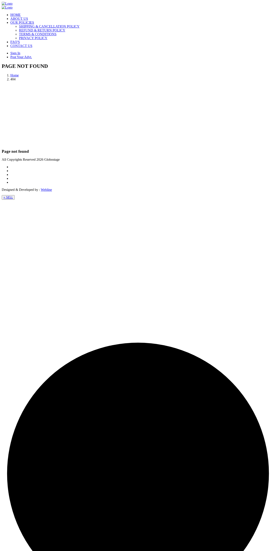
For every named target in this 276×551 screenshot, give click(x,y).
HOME (15, 15)
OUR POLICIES (22, 22)
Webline (46, 189)
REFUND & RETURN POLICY (42, 30)
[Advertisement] (138, 115)
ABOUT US (19, 18)
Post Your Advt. (21, 57)
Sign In (15, 53)
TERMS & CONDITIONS (37, 34)
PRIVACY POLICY (33, 38)
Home (14, 75)
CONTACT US (21, 46)
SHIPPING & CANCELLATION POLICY (49, 26)
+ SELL (8, 197)
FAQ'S (15, 42)
